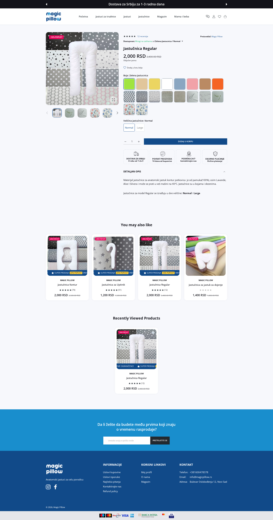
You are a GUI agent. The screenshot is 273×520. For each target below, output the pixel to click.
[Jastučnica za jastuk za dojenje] (206, 256)
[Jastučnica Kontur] (67, 256)
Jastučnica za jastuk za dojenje (206, 284)
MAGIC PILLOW (67, 280)
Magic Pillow (217, 36)
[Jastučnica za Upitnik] (113, 256)
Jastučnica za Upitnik (113, 284)
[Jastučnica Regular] (159, 256)
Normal (129, 127)
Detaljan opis (132, 171)
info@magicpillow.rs (201, 477)
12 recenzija (142, 36)
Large (140, 127)
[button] (46, 4)
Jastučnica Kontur (67, 284)
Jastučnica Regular (159, 284)
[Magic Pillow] (54, 17)
